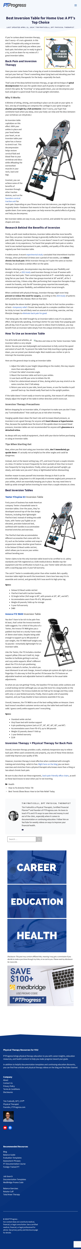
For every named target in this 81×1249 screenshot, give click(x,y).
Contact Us (8, 1083)
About (5, 1080)
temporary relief (20, 307)
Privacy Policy (9, 1086)
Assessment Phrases (11, 1161)
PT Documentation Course (14, 1164)
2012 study (26, 272)
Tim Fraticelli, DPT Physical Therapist (55, 27)
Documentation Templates (14, 1179)
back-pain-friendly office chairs (55, 775)
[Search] (39, 839)
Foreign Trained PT (11, 1167)
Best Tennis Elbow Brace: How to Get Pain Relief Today (31, 791)
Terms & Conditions (11, 1089)
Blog (5, 1151)
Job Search (8, 1176)
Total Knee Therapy (11, 1194)
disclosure (68, 959)
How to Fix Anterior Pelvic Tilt (20, 788)
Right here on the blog (47, 764)
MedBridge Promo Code (13, 1182)
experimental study (34, 254)
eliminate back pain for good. (34, 313)
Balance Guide (9, 1154)
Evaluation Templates (12, 1157)
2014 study (60, 295)
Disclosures (8, 1092)
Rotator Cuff (8, 1191)
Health (11, 784)
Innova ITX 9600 (14, 614)
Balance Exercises (10, 1188)
